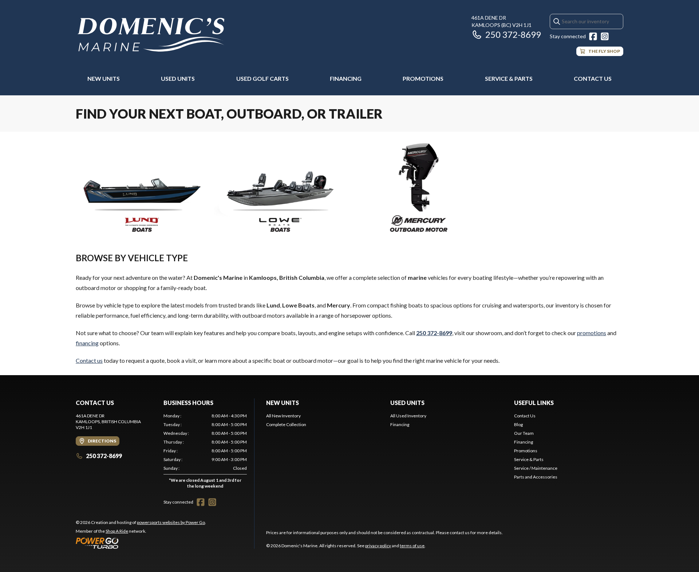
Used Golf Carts (262, 78)
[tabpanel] (205, 452)
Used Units (178, 78)
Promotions (423, 78)
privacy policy (378, 545)
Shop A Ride (117, 531)
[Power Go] (141, 543)
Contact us (89, 360)
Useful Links (534, 402)
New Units (103, 78)
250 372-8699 (513, 34)
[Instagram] (604, 36)
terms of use (412, 545)
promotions (591, 332)
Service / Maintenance (535, 468)
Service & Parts (509, 78)
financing (87, 342)
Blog (518, 424)
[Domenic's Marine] (152, 35)
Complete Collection (286, 424)
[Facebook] (593, 36)
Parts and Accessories (535, 477)
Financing (346, 78)
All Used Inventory (408, 415)
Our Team (524, 433)
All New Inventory (283, 415)
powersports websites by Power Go (171, 522)
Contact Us (593, 78)
